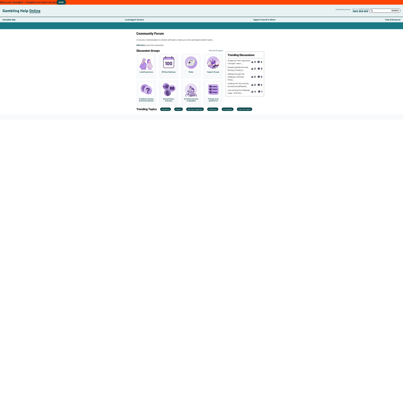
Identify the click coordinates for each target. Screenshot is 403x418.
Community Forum (343, 9)
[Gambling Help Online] (169, 10)
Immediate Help (9, 20)
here (61, 2)
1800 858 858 (360, 11)
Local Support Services (134, 20)
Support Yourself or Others (264, 20)
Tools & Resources (392, 20)
